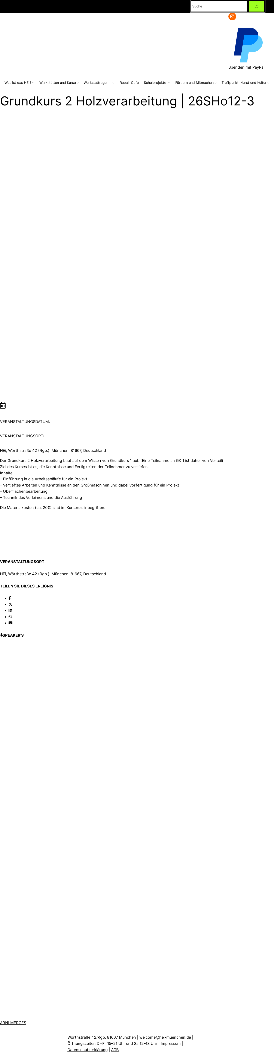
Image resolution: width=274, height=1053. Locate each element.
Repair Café (129, 82)
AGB (115, 1049)
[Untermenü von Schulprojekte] (169, 83)
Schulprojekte (155, 82)
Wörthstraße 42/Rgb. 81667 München (101, 1037)
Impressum (171, 1043)
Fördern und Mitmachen (194, 82)
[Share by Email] (10, 623)
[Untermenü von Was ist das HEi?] (33, 83)
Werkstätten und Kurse (57, 82)
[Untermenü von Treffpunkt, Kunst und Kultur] (268, 83)
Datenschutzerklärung (87, 1049)
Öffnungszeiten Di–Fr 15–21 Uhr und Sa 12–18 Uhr (112, 1043)
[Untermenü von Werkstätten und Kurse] (78, 83)
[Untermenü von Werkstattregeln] (113, 83)
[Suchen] (256, 6)
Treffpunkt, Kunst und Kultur (244, 82)
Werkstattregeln (98, 82)
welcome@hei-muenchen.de (165, 1037)
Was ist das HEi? (17, 82)
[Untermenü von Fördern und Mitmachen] (215, 83)
